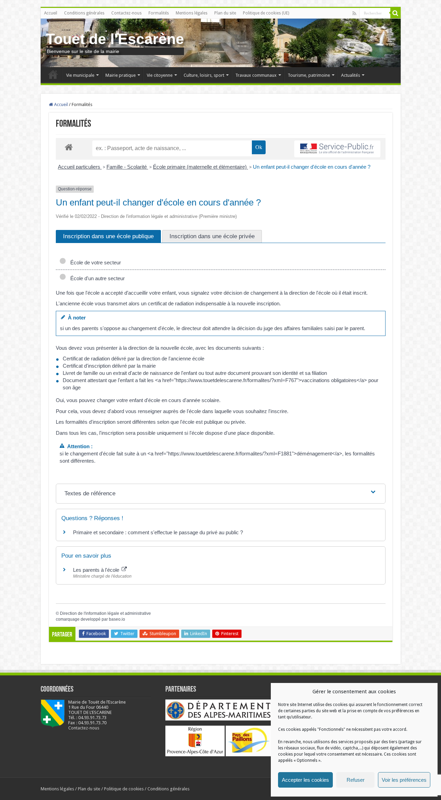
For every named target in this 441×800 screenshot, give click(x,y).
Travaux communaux (256, 75)
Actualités (350, 75)
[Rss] (354, 13)
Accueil (50, 13)
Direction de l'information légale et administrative (105, 613)
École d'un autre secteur (96, 278)
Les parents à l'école (97, 570)
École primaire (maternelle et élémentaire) (200, 167)
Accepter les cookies (305, 780)
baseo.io (117, 619)
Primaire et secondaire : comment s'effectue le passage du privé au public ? (158, 532)
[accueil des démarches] (68, 146)
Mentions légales (191, 13)
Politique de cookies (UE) (266, 13)
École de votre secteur (94, 262)
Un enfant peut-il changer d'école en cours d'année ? (311, 167)
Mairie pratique (120, 75)
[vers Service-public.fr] (337, 148)
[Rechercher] (395, 13)
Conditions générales (84, 13)
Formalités (158, 13)
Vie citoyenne (160, 75)
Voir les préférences (404, 780)
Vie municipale (80, 75)
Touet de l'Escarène (115, 39)
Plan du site (225, 13)
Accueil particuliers (80, 167)
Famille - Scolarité (127, 167)
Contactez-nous (126, 13)
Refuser (356, 780)
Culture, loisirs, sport (204, 75)
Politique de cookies (124, 788)
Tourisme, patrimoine (309, 75)
